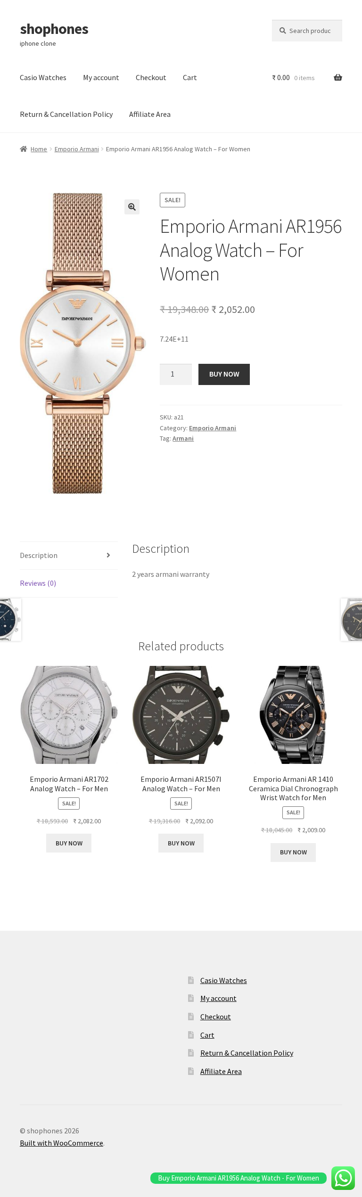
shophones (54, 28)
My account (101, 77)
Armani (183, 438)
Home (39, 149)
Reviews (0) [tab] (38, 583)
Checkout (151, 77)
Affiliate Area (150, 114)
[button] (132, 206)
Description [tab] (39, 555)
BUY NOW (224, 373)
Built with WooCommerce (61, 1143)
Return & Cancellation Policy (66, 114)
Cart (190, 77)
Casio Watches (43, 77)
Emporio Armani (77, 149)
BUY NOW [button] (69, 843)
